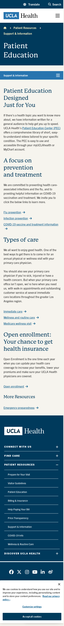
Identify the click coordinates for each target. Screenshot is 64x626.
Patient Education (17, 491)
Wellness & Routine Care (21, 544)
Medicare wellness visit (17, 323)
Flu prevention (12, 212)
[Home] (5, 28)
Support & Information (18, 33)
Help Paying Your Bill (19, 509)
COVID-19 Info (15, 535)
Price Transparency (18, 518)
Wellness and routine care (19, 317)
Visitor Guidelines (17, 483)
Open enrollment (14, 386)
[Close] (59, 584)
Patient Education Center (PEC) (41, 128)
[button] (31, 4)
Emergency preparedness (19, 407)
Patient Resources (25, 27)
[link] (11, 572)
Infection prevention (16, 218)
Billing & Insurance (18, 500)
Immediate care (13, 311)
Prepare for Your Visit (19, 474)
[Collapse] (57, 464)
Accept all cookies (32, 616)
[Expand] (57, 446)
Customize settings (32, 606)
